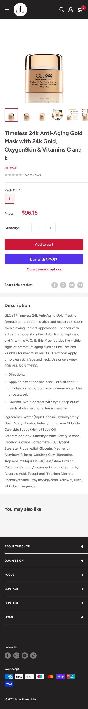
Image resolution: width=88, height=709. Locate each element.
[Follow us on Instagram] (16, 655)
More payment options (44, 269)
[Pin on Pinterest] (63, 285)
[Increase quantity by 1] (50, 228)
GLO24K (11, 168)
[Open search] (61, 9)
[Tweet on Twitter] (72, 285)
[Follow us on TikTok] (33, 655)
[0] (80, 9)
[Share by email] (80, 285)
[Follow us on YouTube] (25, 655)
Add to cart (44, 244)
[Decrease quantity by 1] (26, 228)
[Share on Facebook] (54, 285)
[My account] (70, 9)
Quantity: (12, 228)
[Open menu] (7, 9)
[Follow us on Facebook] (8, 655)
